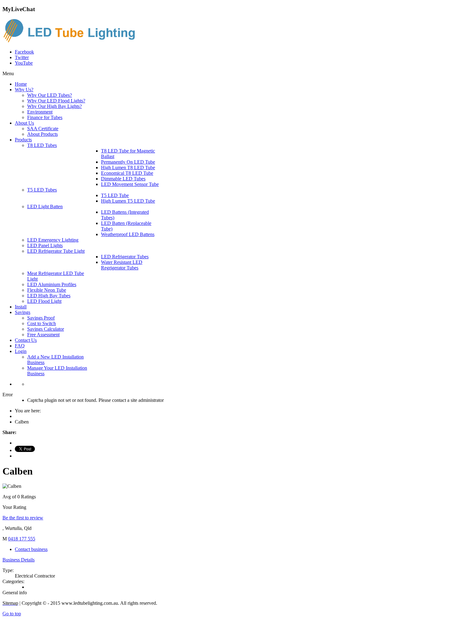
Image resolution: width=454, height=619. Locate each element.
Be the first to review (22, 517)
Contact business (31, 549)
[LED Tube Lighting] (71, 41)
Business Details (18, 559)
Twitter (22, 57)
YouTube (24, 63)
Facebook (24, 51)
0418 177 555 (21, 538)
